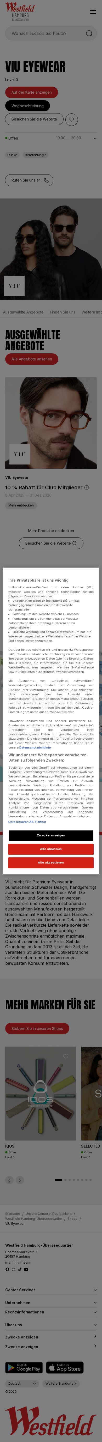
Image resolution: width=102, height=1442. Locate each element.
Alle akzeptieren (51, 862)
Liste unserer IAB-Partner (27, 822)
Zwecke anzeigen (51, 835)
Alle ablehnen (51, 849)
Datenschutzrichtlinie (35, 748)
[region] (51, 721)
